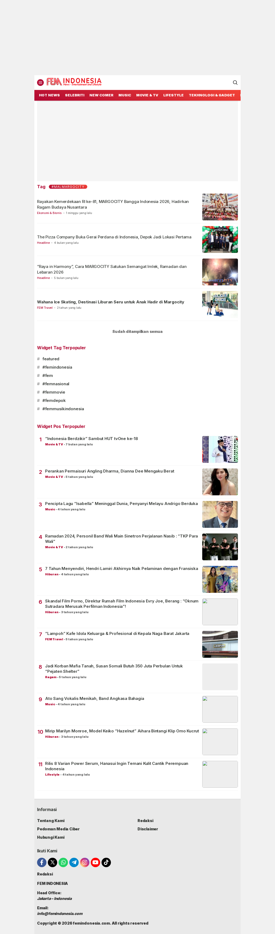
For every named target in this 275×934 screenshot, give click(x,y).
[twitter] (52, 862)
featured (50, 358)
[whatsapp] (63, 862)
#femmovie (53, 392)
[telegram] (74, 862)
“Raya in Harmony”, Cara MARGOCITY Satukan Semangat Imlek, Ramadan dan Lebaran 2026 (112, 269)
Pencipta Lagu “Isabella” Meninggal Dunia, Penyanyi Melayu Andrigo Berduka (121, 503)
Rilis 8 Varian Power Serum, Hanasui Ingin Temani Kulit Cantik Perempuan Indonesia (116, 766)
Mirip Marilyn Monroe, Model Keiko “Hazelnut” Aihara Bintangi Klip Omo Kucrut (122, 730)
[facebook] (41, 862)
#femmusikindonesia (63, 408)
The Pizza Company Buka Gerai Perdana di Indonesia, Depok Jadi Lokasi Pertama (114, 236)
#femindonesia (57, 367)
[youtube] (95, 862)
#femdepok (54, 400)
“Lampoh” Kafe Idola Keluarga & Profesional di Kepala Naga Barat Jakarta (117, 633)
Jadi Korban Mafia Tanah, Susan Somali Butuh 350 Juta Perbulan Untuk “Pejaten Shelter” (114, 668)
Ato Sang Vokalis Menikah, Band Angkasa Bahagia (94, 698)
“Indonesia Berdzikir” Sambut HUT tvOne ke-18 (91, 438)
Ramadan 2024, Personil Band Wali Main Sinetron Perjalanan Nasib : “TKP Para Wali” (121, 538)
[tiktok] (106, 862)
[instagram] (84, 862)
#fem (47, 375)
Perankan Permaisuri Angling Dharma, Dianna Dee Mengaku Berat (109, 471)
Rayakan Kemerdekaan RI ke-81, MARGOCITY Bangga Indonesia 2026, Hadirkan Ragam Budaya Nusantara (113, 204)
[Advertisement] (137, 37)
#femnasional (55, 383)
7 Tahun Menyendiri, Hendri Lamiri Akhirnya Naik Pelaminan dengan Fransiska (121, 568)
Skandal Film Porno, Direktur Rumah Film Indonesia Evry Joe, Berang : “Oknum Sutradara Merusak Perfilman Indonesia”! (121, 603)
